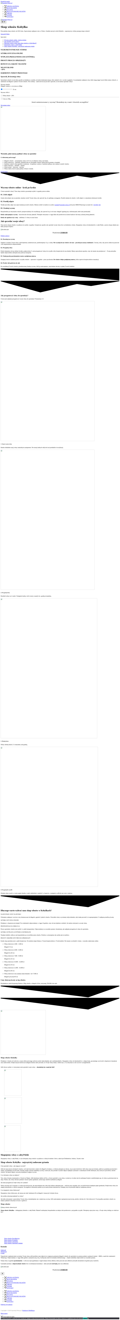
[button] (60, 1166)
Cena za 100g (6, 99)
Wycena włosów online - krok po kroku (15, 40)
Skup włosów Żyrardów (11, 1240)
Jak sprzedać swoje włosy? (11, 41)
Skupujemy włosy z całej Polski (13, 44)
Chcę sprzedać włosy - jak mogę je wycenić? (13, 1166)
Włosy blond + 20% (8, 95)
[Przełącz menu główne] (3, 21)
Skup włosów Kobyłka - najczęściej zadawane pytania (19, 46)
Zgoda (85, 1318)
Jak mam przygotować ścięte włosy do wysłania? (14, 1182)
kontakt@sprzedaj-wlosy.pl (62, 205)
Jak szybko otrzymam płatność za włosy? (12, 1196)
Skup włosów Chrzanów (11, 1241)
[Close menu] (2, 1273)
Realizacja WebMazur (28, 1310)
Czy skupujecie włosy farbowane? (10, 1190)
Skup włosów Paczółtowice (12, 1238)
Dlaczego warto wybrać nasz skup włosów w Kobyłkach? (20, 43)
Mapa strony (4, 1313)
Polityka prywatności (6, 1304)
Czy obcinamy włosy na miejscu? (10, 1175)
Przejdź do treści (5, 1)
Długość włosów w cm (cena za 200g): (11, 86)
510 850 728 (96, 205)
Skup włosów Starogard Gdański (13, 1243)
